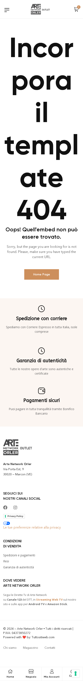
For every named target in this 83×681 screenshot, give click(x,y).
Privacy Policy (15, 516)
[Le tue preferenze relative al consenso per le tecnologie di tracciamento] (76, 673)
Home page (41, 274)
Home (10, 676)
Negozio (31, 676)
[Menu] (6, 10)
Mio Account (52, 676)
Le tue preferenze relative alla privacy (32, 527)
